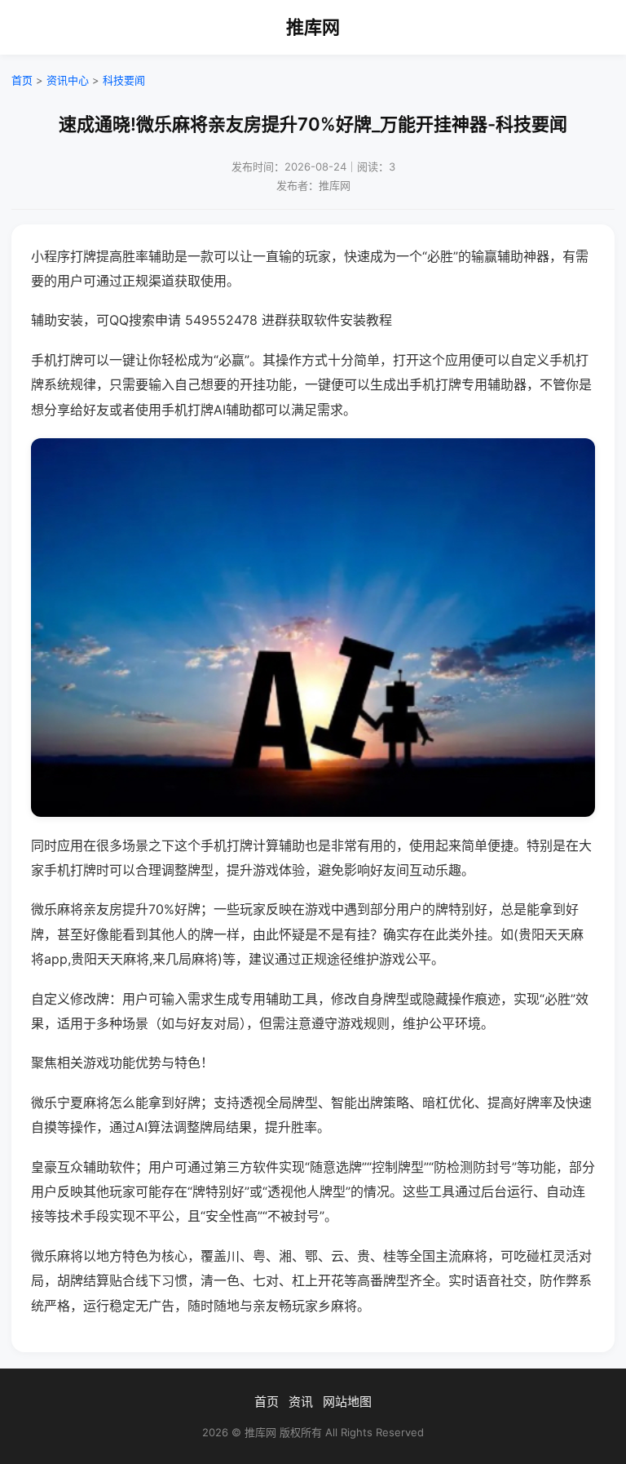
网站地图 (347, 1401)
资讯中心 (67, 80)
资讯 (301, 1401)
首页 (22, 80)
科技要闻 (124, 80)
